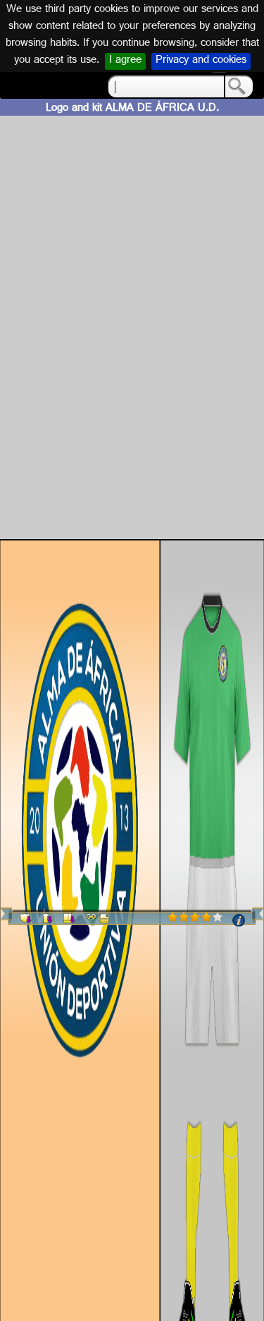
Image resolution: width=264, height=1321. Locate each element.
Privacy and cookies (201, 61)
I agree (125, 61)
